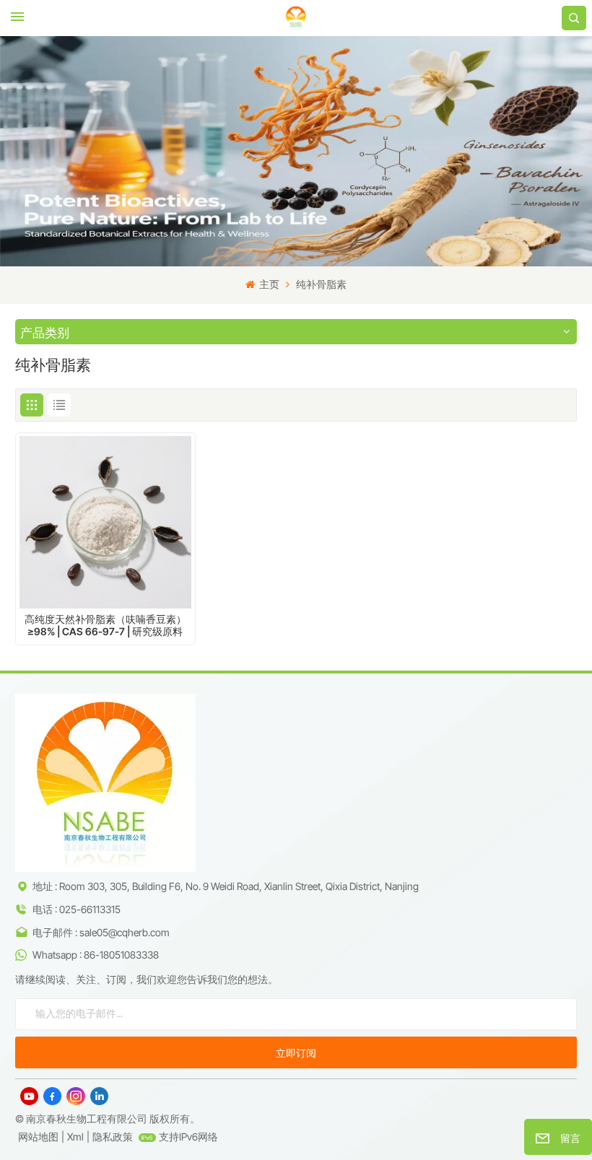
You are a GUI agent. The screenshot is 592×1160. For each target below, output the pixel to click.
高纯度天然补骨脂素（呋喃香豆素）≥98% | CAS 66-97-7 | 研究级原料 (105, 625)
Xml (75, 1136)
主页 (268, 284)
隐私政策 (112, 1136)
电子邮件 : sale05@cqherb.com (101, 932)
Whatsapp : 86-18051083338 (95, 955)
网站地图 (38, 1136)
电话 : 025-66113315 (76, 909)
